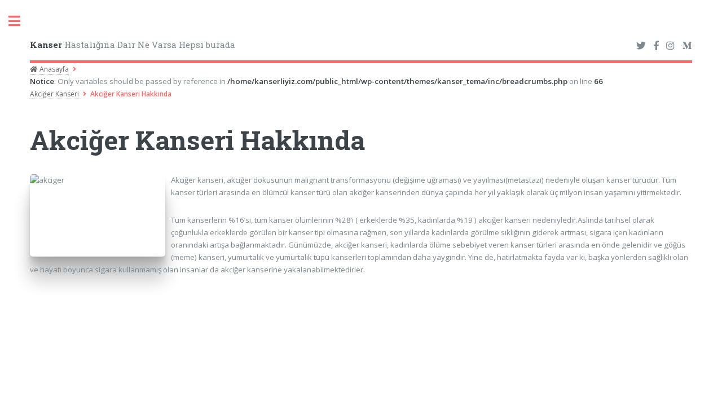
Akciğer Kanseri (54, 94)
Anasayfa (53, 69)
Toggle (20, 21)
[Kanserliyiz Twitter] (641, 46)
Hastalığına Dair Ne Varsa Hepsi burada (132, 44)
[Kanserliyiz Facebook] (656, 46)
